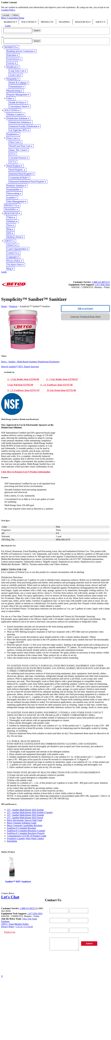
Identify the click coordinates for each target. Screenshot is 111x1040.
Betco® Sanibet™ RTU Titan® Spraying (20, 366)
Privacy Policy (13, 261)
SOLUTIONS (28, 22)
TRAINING (64, 22)
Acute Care (14, 75)
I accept (5, 15)
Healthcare (12, 67)
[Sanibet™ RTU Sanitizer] (18, 873)
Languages (12, 257)
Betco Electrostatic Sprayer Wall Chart (24, 820)
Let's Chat (10, 897)
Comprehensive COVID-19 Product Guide (26, 836)
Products (13, 306)
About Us (11, 245)
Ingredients (12, 841)
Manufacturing (13, 90)
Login (8, 25)
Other (9, 98)
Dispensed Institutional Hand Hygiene (26, 181)
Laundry (11, 197)
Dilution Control (14, 114)
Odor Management (15, 201)
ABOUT (99, 22)
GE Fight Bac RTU (18, 130)
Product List (9, 932)
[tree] (55, 158)
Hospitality (12, 79)
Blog (9, 229)
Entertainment (15, 86)
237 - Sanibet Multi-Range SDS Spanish (25, 815)
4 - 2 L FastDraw (56, 385)
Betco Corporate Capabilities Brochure (24, 825)
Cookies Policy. (8, 10)
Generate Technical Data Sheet (85, 316)
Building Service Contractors (20, 51)
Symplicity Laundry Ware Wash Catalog (25, 838)
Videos (10, 217)
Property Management (17, 94)
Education (11, 55)
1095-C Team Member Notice (15, 924)
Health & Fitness (17, 102)
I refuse (15, 15)
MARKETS (9, 22)
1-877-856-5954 (102, 284)
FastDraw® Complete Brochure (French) (26, 833)
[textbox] (18, 30)
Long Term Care (16, 71)
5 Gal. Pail (20, 385)
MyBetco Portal (14, 237)
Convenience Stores (18, 106)
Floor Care (12, 138)
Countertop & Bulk (18, 177)
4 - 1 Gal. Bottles (23, 379)
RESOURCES (82, 22)
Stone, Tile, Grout (17, 150)
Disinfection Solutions (17, 118)
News (9, 225)
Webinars (11, 221)
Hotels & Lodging (17, 82)
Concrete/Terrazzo (17, 158)
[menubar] (55, 21)
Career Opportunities (16, 249)
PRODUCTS (47, 22)
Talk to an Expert (85, 308)
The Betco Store (14, 264)
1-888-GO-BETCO (101, 282)
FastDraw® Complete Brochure (21, 828)
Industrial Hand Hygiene (20, 174)
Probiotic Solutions (15, 185)
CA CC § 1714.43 (24, 926)
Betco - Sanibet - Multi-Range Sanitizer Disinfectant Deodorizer (30, 361)
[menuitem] (10, 21)
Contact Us (12, 253)
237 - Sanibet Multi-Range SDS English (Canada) (30, 812)
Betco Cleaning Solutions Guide (21, 823)
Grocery (10, 63)
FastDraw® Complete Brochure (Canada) (26, 830)
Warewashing (13, 193)
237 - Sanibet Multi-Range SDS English (25, 810)
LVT (11, 154)
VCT (11, 162)
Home (4, 306)
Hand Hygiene (13, 166)
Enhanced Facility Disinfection (23, 126)
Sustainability (13, 189)
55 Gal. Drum (61, 390)
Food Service (13, 59)
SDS (9, 233)
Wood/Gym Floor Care (19, 146)
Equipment (12, 134)
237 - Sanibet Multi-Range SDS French (25, 817)
